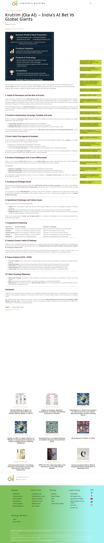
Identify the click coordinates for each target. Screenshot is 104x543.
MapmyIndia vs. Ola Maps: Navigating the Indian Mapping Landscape (90, 107)
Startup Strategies (18, 503)
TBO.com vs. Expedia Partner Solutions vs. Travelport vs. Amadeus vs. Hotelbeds (90, 131)
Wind (52, 498)
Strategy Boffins (32, 3)
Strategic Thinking (37, 498)
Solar (52, 501)
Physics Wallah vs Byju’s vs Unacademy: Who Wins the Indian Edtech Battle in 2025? (89, 62)
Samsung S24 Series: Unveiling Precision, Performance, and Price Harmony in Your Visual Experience (21, 467)
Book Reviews (17, 501)
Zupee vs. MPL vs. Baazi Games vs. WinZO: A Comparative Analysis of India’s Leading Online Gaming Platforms (89, 83)
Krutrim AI (15, 309)
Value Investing (17, 498)
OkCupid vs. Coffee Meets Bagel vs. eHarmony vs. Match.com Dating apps (90, 118)
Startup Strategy (14, 10)
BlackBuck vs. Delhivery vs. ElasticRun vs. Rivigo (87, 182)
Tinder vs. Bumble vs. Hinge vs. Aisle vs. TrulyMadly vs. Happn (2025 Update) (90, 169)
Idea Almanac (36, 506)
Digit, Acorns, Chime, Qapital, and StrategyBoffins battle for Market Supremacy (89, 176)
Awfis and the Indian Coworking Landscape (89, 163)
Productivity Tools (37, 501)
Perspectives (16, 493)
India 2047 (73, 505)
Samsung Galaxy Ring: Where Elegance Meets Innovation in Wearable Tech (83, 466)
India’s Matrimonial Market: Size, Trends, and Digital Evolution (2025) (90, 112)
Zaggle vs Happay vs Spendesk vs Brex (89, 138)
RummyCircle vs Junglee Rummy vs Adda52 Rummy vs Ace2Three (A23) (90, 90)
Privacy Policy (17, 521)
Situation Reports (18, 496)
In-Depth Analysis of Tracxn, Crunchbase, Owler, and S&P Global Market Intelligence (90, 144)
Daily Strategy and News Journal (77, 501)
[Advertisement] (41, 324)
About (14, 519)
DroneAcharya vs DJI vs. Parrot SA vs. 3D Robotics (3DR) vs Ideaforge (90, 150)
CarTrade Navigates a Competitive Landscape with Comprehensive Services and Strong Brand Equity (89, 125)
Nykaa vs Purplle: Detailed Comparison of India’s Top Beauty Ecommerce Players (89, 69)
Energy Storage (55, 496)
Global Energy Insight (57, 503)
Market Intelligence (18, 506)
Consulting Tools (37, 493)
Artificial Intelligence (18, 29)
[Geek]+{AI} (74, 507)
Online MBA (74, 493)
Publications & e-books (38, 496)
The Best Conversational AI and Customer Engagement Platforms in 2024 (90, 101)
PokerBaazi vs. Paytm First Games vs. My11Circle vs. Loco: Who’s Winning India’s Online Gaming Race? (90, 76)
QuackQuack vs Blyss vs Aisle (88, 95)
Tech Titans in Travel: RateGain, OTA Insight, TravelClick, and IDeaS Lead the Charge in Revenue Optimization (90, 156)
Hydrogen (54, 493)
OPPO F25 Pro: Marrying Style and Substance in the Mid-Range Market (52, 466)
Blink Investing (36, 503)
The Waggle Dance (75, 496)
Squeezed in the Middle (76, 498)
